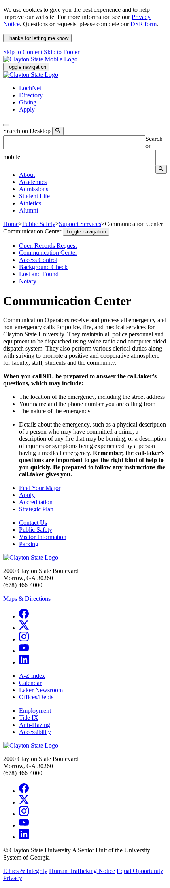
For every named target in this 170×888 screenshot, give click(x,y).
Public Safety (35, 529)
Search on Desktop (27, 130)
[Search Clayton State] (58, 131)
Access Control (38, 259)
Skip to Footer (61, 52)
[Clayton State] (40, 59)
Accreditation (36, 502)
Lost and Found (39, 274)
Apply (27, 494)
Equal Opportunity (140, 870)
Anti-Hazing (34, 724)
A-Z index (32, 675)
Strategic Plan (36, 509)
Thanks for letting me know (37, 38)
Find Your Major (39, 487)
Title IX (28, 717)
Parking (28, 544)
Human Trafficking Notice (82, 870)
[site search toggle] (6, 125)
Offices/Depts (36, 697)
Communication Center (48, 252)
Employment (35, 710)
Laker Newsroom (41, 690)
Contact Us (33, 522)
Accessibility (35, 732)
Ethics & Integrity (25, 870)
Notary (27, 281)
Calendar (30, 682)
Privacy (12, 878)
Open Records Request (48, 245)
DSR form (143, 24)
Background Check (43, 267)
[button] (27, 174)
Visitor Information (42, 536)
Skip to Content (22, 52)
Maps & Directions (27, 598)
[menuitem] (93, 174)
